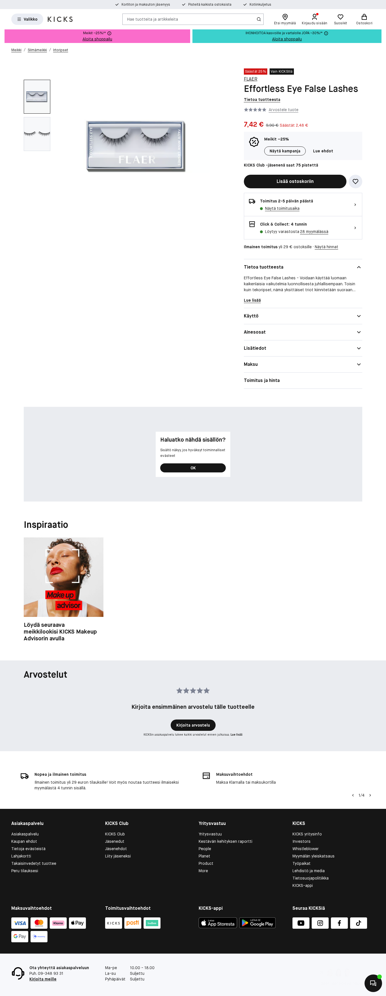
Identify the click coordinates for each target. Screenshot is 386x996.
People (205, 848)
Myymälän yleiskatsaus (313, 856)
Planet (204, 856)
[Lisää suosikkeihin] (355, 181)
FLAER (250, 79)
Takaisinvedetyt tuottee (33, 863)
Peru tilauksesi (24, 870)
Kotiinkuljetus (260, 4)
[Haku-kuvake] (258, 19)
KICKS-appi (302, 885)
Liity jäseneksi (118, 856)
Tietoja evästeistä (28, 848)
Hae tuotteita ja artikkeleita (152, 18)
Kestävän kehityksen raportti (225, 841)
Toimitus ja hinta (262, 380)
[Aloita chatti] (373, 983)
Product (206, 863)
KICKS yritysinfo (307, 834)
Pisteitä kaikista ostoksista (209, 4)
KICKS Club (115, 834)
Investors (301, 841)
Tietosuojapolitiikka (310, 878)
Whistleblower (305, 848)
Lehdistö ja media (308, 870)
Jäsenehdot (116, 848)
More (203, 870)
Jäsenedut (114, 841)
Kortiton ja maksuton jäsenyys (146, 4)
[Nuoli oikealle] (370, 795)
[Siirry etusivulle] (60, 19)
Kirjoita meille (43, 979)
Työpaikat (301, 863)
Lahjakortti (21, 856)
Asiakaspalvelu (25, 834)
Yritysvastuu (210, 834)
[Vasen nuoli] (352, 795)
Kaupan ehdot (24, 841)
